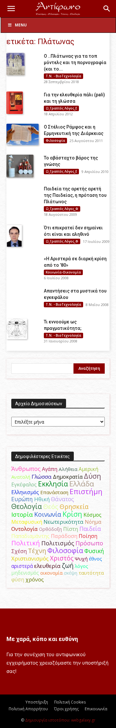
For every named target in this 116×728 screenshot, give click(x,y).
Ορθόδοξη (50, 529)
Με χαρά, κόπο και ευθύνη (42, 639)
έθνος (95, 558)
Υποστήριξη (36, 702)
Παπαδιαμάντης (30, 536)
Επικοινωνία (96, 709)
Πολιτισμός (57, 543)
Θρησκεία (74, 506)
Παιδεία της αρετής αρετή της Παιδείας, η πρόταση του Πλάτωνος (75, 195)
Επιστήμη (86, 491)
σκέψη (70, 573)
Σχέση (19, 551)
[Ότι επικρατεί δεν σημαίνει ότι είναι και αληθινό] (14, 236)
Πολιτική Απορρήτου (28, 709)
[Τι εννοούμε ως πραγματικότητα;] (16, 329)
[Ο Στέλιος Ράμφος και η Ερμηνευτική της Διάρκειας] (22, 134)
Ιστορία (22, 514)
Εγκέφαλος (24, 484)
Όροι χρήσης (66, 709)
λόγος (81, 566)
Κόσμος (92, 514)
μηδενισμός (25, 573)
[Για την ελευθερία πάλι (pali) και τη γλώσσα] (14, 102)
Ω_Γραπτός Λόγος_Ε (61, 108)
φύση (17, 579)
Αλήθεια (68, 469)
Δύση (92, 476)
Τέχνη (37, 550)
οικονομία (51, 573)
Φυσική (94, 551)
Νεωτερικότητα (63, 521)
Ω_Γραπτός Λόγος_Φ (62, 208)
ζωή (67, 565)
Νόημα (93, 521)
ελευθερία (47, 566)
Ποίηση (88, 536)
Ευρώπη (22, 499)
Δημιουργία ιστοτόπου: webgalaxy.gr (60, 720)
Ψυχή (81, 558)
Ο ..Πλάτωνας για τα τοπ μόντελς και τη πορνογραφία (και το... (75, 62)
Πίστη (70, 528)
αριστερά (22, 566)
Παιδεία (90, 528)
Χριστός (61, 558)
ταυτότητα (91, 573)
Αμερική (88, 469)
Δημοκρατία (67, 476)
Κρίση (72, 514)
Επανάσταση (54, 492)
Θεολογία (26, 506)
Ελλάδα (81, 484)
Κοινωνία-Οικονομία (63, 272)
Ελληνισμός (25, 492)
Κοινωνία (47, 514)
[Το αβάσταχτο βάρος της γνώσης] (20, 166)
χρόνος (34, 579)
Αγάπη (49, 469)
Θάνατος (62, 499)
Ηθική (42, 499)
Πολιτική (25, 543)
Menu (21, 25)
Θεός (50, 506)
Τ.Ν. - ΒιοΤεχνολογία (63, 76)
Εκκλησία (53, 483)
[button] (11, 8)
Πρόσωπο (89, 543)
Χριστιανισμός (30, 558)
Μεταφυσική (26, 521)
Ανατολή (20, 477)
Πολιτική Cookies (70, 702)
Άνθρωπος (26, 469)
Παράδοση (64, 536)
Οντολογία (24, 528)
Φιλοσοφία (55, 140)
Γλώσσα (42, 476)
